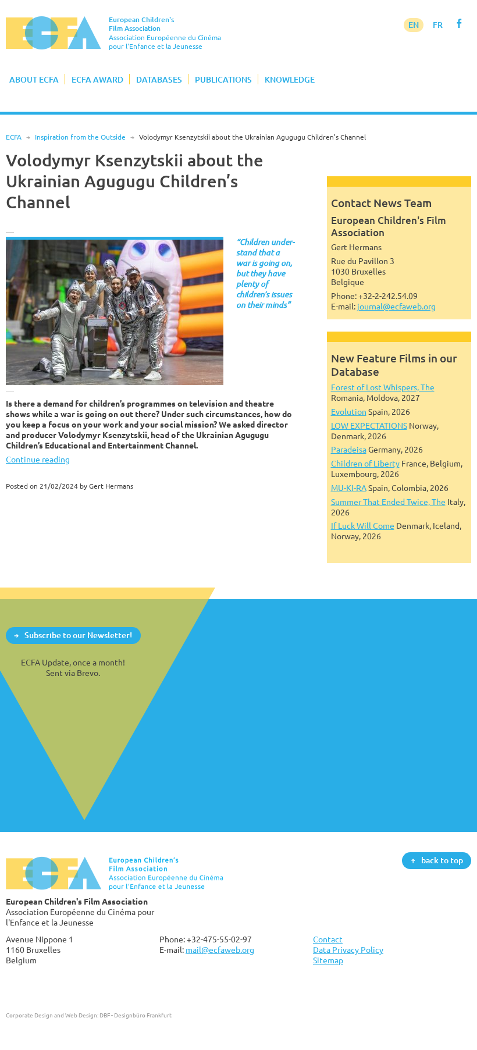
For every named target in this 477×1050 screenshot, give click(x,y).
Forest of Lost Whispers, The (383, 387)
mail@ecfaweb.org (220, 950)
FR (438, 25)
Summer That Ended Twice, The (388, 502)
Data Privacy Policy (348, 950)
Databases (159, 79)
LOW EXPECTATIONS (369, 425)
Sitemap (328, 960)
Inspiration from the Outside (80, 137)
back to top (442, 860)
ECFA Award (97, 79)
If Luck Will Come (362, 526)
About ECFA (34, 79)
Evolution (348, 412)
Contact (328, 939)
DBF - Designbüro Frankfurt (135, 1015)
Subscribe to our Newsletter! (78, 635)
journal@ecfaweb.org (396, 306)
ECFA (14, 137)
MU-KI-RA (348, 488)
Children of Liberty (365, 463)
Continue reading (38, 459)
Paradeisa (348, 449)
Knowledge (290, 79)
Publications (223, 79)
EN (413, 25)
